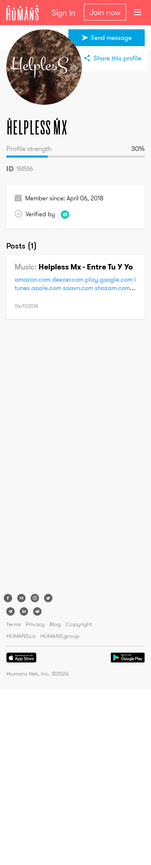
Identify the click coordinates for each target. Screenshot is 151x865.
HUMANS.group (59, 636)
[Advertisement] (39, 457)
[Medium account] (21, 598)
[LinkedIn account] (24, 611)
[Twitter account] (48, 598)
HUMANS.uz (21, 636)
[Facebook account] (8, 598)
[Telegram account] (10, 611)
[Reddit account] (37, 611)
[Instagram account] (35, 598)
